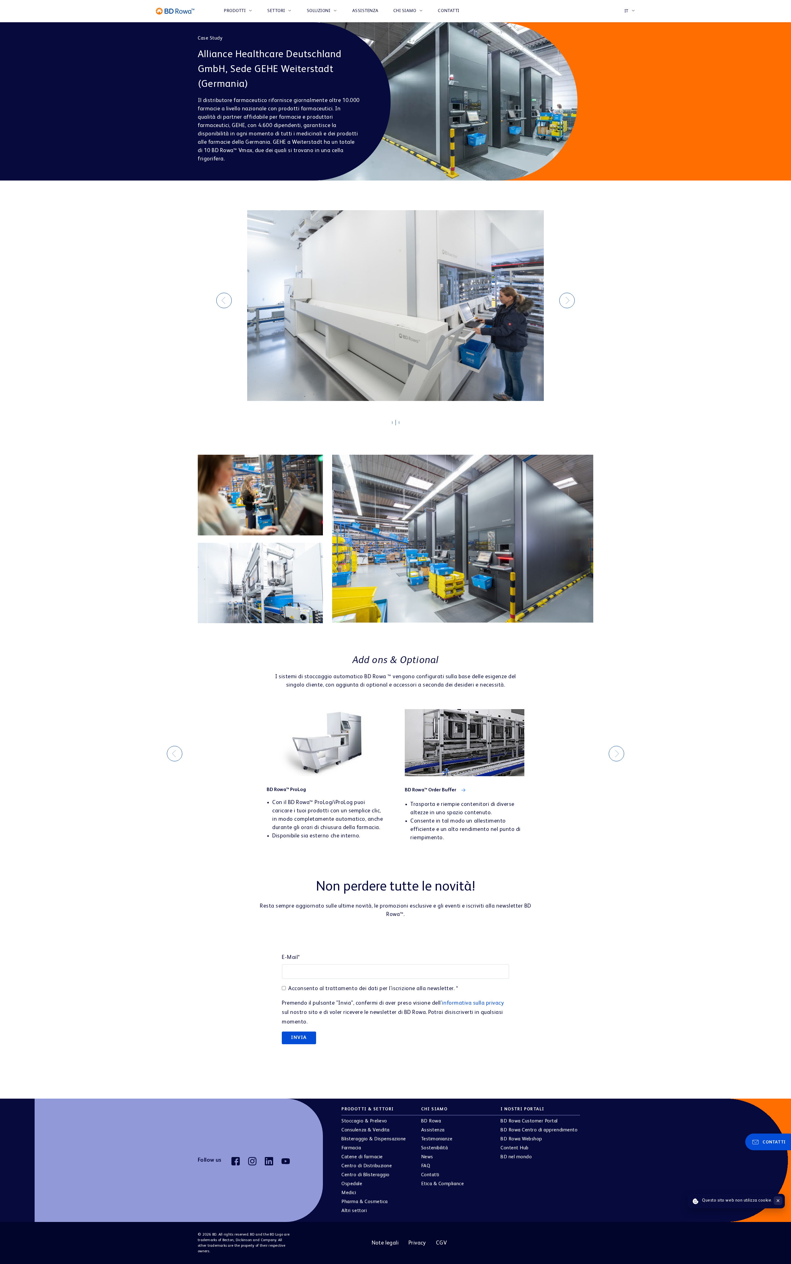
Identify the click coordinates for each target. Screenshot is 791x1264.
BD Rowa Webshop (521, 1133)
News (427, 1151)
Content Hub (515, 1142)
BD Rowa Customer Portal (529, 1115)
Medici (348, 1187)
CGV (441, 1237)
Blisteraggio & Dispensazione (373, 1133)
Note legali (385, 1237)
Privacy (417, 1237)
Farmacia (351, 1142)
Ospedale (351, 1178)
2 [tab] (399, 417)
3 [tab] (402, 418)
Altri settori (354, 1204)
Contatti (448, 11)
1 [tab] (395, 418)
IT (626, 11)
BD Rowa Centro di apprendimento (539, 1124)
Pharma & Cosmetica (364, 1196)
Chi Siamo (405, 11)
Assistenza (365, 11)
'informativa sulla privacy (472, 997)
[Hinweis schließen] (778, 1200)
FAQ (425, 1160)
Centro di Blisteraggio (365, 1169)
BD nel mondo (516, 1151)
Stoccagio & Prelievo (364, 1115)
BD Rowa (431, 1115)
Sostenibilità (434, 1142)
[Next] (567, 297)
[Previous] (224, 297)
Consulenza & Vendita (365, 1124)
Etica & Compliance (442, 1178)
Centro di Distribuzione (366, 1160)
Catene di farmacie (362, 1151)
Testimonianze (437, 1133)
